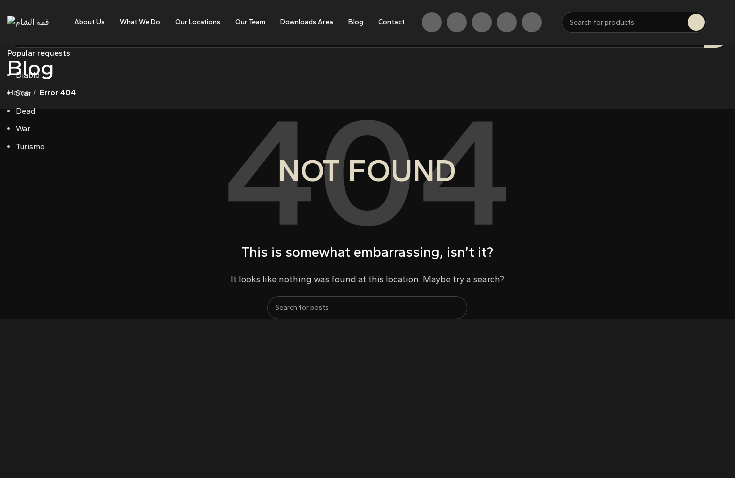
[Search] (696, 22)
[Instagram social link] (457, 22)
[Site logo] (29, 21)
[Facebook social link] (432, 22)
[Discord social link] (532, 22)
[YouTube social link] (482, 22)
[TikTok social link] (507, 22)
